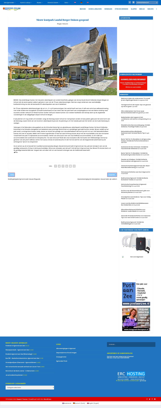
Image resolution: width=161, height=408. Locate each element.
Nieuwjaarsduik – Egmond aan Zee (17, 350)
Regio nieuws (62, 24)
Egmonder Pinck (61, 361)
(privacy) (143, 381)
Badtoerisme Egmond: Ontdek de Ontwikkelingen (132, 223)
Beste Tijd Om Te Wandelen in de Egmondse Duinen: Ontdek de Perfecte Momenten (136, 140)
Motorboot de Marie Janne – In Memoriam (20, 371)
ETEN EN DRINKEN (121, 9)
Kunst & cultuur (25, 3)
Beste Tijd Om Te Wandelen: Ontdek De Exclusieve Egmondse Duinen (134, 154)
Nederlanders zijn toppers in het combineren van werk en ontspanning (134, 118)
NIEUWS (150, 9)
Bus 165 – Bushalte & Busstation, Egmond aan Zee (22, 358)
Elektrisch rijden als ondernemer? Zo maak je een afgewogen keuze (135, 99)
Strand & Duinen (53, 3)
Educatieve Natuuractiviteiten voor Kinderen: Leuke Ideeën (133, 210)
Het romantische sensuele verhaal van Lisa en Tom (23, 367)
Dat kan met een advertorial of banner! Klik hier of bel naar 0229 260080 (120, 357)
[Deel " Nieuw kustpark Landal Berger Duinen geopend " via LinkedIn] (67, 166)
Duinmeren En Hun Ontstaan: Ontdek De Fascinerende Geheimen (134, 148)
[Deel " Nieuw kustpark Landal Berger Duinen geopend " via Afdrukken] (74, 166)
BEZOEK (83, 9)
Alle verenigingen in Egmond (65, 348)
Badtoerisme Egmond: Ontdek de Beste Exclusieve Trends (134, 179)
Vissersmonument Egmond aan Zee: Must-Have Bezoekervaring (135, 166)
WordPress (47, 399)
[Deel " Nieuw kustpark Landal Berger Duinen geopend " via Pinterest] (63, 166)
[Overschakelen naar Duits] (81, 2)
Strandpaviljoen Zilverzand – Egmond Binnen (21, 362)
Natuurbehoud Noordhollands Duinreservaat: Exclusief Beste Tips (133, 132)
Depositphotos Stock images (66, 353)
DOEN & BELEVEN (95, 9)
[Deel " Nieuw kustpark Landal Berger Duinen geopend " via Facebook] (55, 166)
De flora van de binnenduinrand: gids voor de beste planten (135, 191)
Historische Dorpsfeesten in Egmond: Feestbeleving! (133, 185)
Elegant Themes (22, 399)
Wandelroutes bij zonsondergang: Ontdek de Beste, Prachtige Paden (135, 126)
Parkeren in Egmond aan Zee (15, 346)
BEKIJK (142, 9)
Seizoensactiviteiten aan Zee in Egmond (135, 172)
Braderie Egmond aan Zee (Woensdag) (19, 354)
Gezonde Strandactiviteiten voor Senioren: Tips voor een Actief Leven (136, 216)
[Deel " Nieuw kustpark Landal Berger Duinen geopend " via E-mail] (70, 166)
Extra (66, 3)
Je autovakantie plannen (14, 375)
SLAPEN (134, 9)
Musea (39, 3)
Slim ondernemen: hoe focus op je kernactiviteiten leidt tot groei (132, 112)
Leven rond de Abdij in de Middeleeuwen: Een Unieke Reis (135, 204)
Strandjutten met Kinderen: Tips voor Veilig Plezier (136, 198)
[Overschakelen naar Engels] (87, 2)
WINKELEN (108, 9)
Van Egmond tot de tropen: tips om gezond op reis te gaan (136, 105)
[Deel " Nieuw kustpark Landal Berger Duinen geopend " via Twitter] (59, 166)
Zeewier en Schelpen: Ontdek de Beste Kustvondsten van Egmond (134, 160)
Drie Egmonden (9, 3)
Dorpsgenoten (61, 357)
